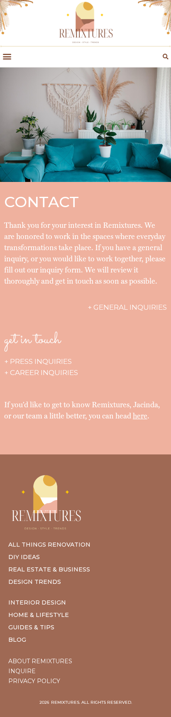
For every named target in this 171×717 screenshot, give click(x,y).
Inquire (22, 671)
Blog (17, 639)
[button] (7, 56)
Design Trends (34, 582)
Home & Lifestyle (38, 615)
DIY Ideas (24, 557)
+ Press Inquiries (38, 361)
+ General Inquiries (127, 307)
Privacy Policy (34, 681)
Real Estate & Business (49, 569)
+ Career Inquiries (41, 372)
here (140, 415)
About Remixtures (40, 661)
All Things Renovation (49, 544)
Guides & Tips (31, 627)
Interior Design (37, 602)
